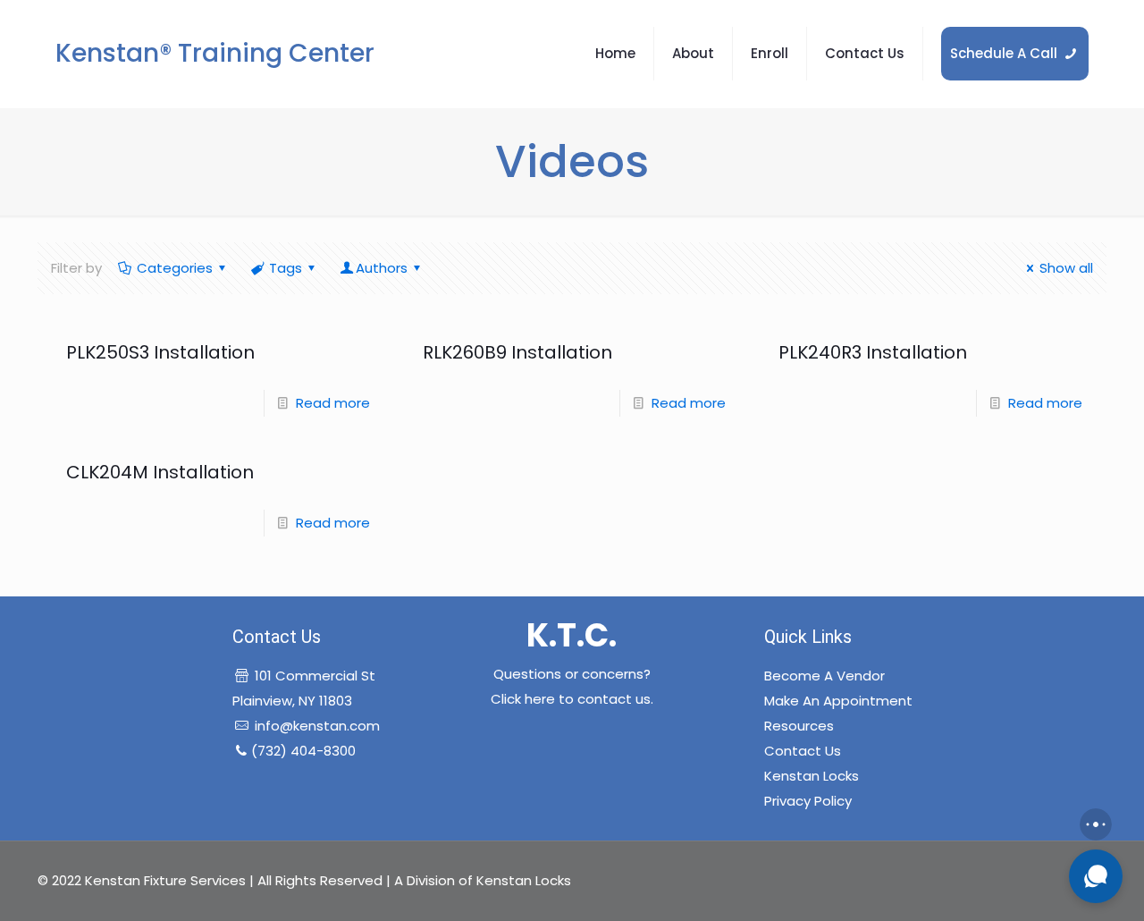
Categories (175, 267)
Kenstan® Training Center (214, 53)
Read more (333, 402)
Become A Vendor (824, 675)
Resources (799, 725)
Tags (285, 267)
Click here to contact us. (572, 698)
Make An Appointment (838, 700)
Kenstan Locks (811, 775)
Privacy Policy (808, 800)
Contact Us (802, 750)
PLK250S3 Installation (160, 352)
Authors (382, 267)
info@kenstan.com (317, 725)
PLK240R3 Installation (872, 352)
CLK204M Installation (160, 472)
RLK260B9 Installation (517, 352)
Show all (1066, 267)
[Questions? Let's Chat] (1096, 876)
